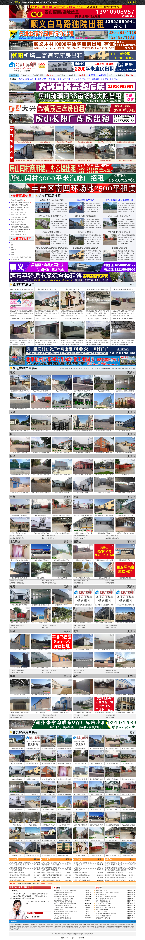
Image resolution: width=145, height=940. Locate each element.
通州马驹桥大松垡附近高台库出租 (63, 899)
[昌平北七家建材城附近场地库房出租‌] (110, 212)
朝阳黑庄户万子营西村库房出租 (125, 533)
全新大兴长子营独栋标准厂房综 (83, 431)
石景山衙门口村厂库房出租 (83, 560)
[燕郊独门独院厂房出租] (76, 212)
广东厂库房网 (18, 927)
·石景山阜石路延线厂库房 (81, 580)
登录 (129, 2)
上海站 (24, 2)
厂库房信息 (25, 75)
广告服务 (60, 934)
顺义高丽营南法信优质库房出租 (20, 391)
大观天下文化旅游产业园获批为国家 (52, 875)
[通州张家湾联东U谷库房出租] (72, 729)
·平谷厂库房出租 (46, 672)
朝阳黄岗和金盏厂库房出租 (104, 533)
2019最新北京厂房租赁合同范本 (82, 862)
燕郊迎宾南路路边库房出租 (19, 578)
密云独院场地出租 (83, 667)
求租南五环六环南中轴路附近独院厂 (21, 229)
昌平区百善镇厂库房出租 (125, 492)
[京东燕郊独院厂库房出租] (85, 158)
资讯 (111, 75)
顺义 (55, 79)
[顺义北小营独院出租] (76, 244)
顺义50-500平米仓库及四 (125, 409)
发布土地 (71, 75)
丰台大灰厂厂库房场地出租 (21, 319)
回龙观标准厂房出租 (101, 890)
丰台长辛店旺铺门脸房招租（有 (20, 533)
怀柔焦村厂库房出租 (19, 694)
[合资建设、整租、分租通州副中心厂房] (42, 228)
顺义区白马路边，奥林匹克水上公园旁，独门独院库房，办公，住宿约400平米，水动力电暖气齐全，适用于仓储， (47, 342)
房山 (68, 79)
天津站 (30, 2)
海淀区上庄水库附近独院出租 (40, 623)
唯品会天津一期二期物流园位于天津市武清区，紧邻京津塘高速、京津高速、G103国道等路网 (21, 313)
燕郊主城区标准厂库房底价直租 (125, 694)
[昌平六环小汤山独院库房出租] (98, 309)
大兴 (64, 79)
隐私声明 (66, 934)
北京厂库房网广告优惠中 (17, 872)
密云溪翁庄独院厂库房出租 (125, 667)
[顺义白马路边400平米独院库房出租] (47, 338)
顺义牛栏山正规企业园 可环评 (103, 409)
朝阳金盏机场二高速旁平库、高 (83, 533)
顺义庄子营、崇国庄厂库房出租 (41, 409)
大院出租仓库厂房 (62, 578)
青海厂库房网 (70, 925)
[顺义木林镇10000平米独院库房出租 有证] (72, 49)
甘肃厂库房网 (54, 925)
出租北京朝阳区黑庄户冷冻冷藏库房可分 (65, 911)
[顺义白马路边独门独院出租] (76, 228)
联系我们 (119, 75)
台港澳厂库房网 (14, 925)
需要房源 (13, 250)
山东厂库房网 (57, 927)
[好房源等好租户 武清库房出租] (64, 158)
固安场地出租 (40, 578)
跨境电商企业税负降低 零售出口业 (115, 867)
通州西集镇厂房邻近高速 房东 (83, 605)
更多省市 (55, 2)
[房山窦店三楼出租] (72, 309)
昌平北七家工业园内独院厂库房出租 (106, 913)
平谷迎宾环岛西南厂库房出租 (19, 650)
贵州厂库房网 (31, 925)
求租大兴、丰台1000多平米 (18, 212)
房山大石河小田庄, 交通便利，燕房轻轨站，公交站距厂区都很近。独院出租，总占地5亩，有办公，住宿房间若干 (72, 342)
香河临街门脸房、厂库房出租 (40, 560)
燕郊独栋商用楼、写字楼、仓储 (125, 712)
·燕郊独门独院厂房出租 (16, 580)
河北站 (42, 2)
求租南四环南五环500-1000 (18, 215)
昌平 (79, 79)
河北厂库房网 (108, 927)
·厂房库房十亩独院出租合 (17, 583)
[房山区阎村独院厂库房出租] (72, 355)
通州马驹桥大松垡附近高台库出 (104, 605)
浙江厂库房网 (33, 927)
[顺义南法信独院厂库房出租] (98, 338)
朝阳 (27, 79)
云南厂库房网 (39, 925)
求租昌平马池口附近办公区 (18, 224)
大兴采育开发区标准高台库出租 (20, 431)
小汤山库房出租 (58, 909)
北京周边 (37, 79)
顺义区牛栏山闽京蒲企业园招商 (125, 391)
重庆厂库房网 (116, 927)
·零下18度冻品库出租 (79, 628)
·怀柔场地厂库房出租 (47, 717)
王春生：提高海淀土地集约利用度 (51, 872)
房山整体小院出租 (101, 894)
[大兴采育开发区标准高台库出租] (72, 91)
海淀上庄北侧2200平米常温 (19, 605)
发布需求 (82, 75)
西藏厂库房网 (23, 925)
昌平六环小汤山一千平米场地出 (41, 492)
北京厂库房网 (15, 929)
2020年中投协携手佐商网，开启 (50, 877)
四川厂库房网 (47, 925)
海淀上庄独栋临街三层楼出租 (40, 605)
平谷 (84, 79)
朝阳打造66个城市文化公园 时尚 (51, 880)
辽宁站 (48, 2)
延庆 (97, 79)
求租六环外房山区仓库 (17, 200)
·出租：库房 (13, 628)
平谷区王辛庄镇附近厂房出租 (40, 650)
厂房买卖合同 (77, 867)
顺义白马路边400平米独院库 (47, 319)
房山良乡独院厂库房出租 (20, 453)
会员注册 (102, 75)
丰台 (31, 79)
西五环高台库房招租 (125, 578)
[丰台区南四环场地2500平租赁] (72, 192)
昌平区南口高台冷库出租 (103, 918)
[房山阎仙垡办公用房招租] (85, 140)
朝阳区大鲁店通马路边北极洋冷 (83, 515)
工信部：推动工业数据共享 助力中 (51, 862)
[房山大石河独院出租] (72, 338)
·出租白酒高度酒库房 (16, 536)
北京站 (17, 2)
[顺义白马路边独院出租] (126, 158)
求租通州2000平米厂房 (17, 222)
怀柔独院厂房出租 (62, 694)
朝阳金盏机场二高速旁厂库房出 (104, 515)
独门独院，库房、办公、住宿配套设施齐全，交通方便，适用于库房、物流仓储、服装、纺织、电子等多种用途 (122, 342)
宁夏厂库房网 (86, 925)
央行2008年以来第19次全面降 (113, 865)
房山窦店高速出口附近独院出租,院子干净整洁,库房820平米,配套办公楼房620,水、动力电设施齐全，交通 (47, 313)
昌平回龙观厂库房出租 (103, 492)
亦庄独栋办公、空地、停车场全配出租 (65, 890)
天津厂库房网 (124, 927)
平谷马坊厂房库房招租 (61, 667)
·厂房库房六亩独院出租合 (49, 583)
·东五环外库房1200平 (79, 538)
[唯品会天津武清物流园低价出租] (72, 39)
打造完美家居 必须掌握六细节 (81, 880)
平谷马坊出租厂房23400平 (19, 667)
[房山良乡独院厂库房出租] (24, 140)
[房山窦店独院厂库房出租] (47, 309)
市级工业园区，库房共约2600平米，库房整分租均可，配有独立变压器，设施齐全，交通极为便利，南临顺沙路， (97, 313)
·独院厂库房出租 (109, 580)
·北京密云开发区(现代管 (112, 672)
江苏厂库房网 (49, 927)
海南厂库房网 (126, 925)
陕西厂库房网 (62, 925)
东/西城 (21, 79)
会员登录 (92, 75)
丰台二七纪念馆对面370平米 (41, 533)
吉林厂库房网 (75, 927)
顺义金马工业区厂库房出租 (123, 319)
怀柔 (93, 79)
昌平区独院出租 (124, 475)
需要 (12, 247)
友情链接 (90, 934)
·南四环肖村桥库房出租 (111, 536)
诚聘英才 (72, 934)
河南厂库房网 (102, 925)
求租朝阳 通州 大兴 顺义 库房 (19, 217)
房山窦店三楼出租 (72, 289)
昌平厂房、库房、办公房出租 (83, 475)
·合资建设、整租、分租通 (81, 715)
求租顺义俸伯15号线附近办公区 (20, 227)
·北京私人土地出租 (79, 670)
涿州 (111, 79)
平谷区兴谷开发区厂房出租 (40, 667)
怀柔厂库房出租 (40, 712)
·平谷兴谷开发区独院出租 (17, 670)
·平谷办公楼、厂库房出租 (49, 670)
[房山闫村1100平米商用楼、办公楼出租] (72, 172)
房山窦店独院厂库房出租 (47, 289)
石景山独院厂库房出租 (125, 560)
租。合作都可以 (15, 259)
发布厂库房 (60, 75)
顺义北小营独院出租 (104, 391)
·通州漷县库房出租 (110, 628)
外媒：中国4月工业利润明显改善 (51, 867)
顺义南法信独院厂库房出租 (98, 319)
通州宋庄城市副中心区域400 (83, 623)
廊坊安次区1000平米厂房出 (61, 560)
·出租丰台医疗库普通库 (48, 536)
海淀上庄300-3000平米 (61, 605)
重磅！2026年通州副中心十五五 (114, 862)
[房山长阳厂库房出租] (72, 123)
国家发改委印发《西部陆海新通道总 (115, 875)
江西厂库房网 (94, 925)
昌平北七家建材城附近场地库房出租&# (65, 903)
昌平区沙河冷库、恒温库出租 (61, 475)
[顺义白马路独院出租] (72, 28)
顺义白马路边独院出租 (82, 409)
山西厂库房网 (100, 927)
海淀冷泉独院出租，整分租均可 (62, 623)
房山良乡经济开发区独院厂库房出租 (106, 896)
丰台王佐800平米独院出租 (123, 289)
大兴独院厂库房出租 (125, 431)
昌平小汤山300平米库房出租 (41, 475)
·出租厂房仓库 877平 (79, 625)
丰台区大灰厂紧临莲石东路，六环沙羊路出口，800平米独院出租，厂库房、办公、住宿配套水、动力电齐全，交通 (123, 313)
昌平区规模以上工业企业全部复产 (51, 865)
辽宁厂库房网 (83, 927)
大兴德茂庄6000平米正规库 (40, 431)
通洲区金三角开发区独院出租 (125, 623)
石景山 (45, 79)
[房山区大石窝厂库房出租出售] (110, 228)
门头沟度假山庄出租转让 (83, 578)
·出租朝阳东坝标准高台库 (112, 538)
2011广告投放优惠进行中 (17, 870)
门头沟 (74, 79)
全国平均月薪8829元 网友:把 (50, 870)
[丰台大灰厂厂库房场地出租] (22, 338)
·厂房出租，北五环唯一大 (49, 625)
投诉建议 (84, 934)
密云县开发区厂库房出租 (125, 650)
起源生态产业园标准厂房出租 (61, 712)
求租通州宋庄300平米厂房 (18, 232)
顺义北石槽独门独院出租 (103, 905)
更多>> (131, 372)
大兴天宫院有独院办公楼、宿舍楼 (19, 865)
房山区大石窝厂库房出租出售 (40, 453)
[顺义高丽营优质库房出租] (72, 271)
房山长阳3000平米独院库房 (124, 453)
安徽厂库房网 (41, 927)
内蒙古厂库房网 (91, 927)
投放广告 (129, 75)
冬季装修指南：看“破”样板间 (81, 877)
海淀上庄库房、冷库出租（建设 (20, 623)
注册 (134, 2)
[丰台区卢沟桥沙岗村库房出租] (44, 158)
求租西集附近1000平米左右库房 (20, 205)
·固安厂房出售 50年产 (48, 580)
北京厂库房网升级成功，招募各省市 (20, 862)
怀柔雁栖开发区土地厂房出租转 (20, 712)
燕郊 (102, 79)
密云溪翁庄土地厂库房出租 (83, 650)
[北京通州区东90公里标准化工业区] (72, 365)
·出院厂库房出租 (78, 583)
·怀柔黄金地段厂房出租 (16, 715)
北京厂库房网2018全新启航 (17, 867)
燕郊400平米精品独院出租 (83, 694)
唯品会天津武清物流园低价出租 (21, 289)
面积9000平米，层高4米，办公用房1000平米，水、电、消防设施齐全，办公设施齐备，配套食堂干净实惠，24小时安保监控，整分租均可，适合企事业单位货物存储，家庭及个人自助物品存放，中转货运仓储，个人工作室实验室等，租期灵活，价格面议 (92, 259)
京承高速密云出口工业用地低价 (104, 667)
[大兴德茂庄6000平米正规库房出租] (72, 112)
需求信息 (49, 75)
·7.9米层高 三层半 (110, 715)
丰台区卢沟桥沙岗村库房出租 (61, 533)
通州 (59, 79)
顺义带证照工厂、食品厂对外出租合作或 (107, 892)
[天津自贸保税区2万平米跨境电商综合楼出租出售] (72, 281)
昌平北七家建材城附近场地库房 (20, 475)
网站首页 (14, 75)
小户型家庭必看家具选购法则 (81, 875)
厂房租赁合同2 (77, 865)
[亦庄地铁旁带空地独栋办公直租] (42, 212)
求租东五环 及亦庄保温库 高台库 (20, 202)
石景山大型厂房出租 (104, 578)
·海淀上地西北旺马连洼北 (17, 625)
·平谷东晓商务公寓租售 (16, 672)
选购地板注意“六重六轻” (80, 872)
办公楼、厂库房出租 (101, 911)
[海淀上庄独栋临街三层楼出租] (126, 140)
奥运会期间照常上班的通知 (17, 877)
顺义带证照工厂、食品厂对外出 (83, 391)
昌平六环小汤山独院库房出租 (98, 289)
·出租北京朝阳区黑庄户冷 (81, 536)
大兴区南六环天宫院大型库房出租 (105, 907)
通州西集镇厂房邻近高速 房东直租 (64, 896)
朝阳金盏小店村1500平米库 (125, 515)
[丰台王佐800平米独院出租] (123, 309)
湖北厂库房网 (118, 925)
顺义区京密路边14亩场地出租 (61, 409)
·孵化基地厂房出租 (110, 670)
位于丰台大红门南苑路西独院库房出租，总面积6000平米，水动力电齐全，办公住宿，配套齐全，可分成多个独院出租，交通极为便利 (126, 239)
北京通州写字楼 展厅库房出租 (125, 605)
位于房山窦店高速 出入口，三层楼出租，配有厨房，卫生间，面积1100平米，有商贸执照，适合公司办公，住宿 (72, 313)
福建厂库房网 (26, 927)
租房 (12, 245)
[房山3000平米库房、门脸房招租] (64, 140)
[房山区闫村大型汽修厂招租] (72, 182)
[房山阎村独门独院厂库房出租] (24, 158)
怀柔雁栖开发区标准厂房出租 (40, 694)
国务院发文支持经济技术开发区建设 (115, 880)
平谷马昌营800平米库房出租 (62, 650)
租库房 (13, 252)
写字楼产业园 (38, 75)
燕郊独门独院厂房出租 (60, 894)
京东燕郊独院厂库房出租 (104, 694)
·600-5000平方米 (78, 717)
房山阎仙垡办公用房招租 (83, 453)
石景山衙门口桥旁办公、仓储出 (104, 560)
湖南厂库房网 (110, 925)
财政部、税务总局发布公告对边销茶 (115, 870)
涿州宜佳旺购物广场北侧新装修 (20, 560)
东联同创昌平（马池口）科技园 (104, 475)
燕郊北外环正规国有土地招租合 (104, 712)
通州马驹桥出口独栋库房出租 (104, 623)
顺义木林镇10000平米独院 (19, 409)
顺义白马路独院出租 (62, 391)
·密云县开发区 (78, 672)
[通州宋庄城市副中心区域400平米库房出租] (42, 260)
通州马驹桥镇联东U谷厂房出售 (104, 899)
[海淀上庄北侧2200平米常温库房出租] (92, 71)
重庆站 (36, 2)
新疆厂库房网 (78, 925)
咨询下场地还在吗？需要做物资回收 (21, 257)
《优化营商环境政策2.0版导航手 (114, 872)
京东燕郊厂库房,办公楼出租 (83, 712)
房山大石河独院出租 (72, 319)
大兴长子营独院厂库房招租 (103, 431)
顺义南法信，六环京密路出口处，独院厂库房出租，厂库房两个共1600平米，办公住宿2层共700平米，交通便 (97, 342)
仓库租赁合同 (77, 870)
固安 (107, 79)
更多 (116, 79)
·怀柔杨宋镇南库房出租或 (49, 715)
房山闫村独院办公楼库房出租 (104, 453)
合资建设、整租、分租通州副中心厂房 (65, 907)
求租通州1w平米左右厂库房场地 (20, 207)
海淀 (50, 79)
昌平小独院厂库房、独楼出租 (19, 492)
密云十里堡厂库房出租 (104, 650)
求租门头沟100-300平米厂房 (18, 234)
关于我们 (54, 934)
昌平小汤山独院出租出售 (103, 901)
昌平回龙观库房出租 (83, 492)
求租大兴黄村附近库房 (17, 210)
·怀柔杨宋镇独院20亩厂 (16, 717)
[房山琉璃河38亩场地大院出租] (72, 102)
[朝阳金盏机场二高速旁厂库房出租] (72, 60)
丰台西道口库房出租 (40, 515)
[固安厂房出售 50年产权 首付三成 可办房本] (105, 140)
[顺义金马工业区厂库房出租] (123, 338)
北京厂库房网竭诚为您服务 (17, 880)
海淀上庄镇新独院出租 (102, 909)
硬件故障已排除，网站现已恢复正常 (20, 875)
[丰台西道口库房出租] (44, 140)
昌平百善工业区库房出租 (62, 492)
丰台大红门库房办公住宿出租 (61, 515)
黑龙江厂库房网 (66, 927)
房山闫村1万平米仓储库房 (18, 219)
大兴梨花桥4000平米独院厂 (61, 431)
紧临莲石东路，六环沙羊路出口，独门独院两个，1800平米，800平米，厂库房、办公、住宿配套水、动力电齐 (21, 342)
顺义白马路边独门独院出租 (40, 391)
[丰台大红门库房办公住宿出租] (110, 244)
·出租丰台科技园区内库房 (17, 538)
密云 (88, 79)
